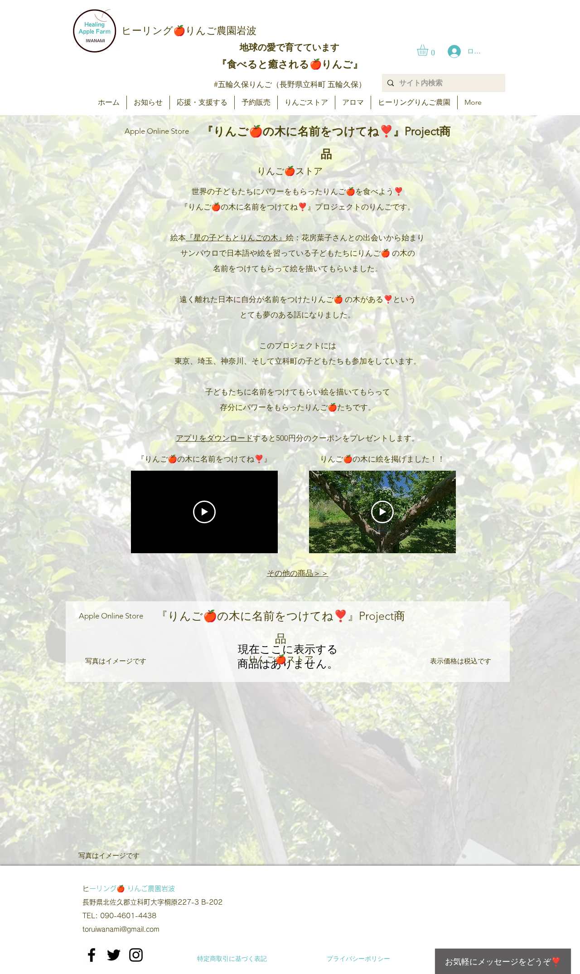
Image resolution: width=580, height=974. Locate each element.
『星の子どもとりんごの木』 (236, 237)
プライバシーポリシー (358, 959)
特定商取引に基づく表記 (232, 959)
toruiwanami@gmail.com (121, 929)
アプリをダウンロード (214, 438)
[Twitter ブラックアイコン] (114, 955)
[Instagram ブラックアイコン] (136, 955)
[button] (429, 50)
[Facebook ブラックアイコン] (91, 955)
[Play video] (204, 512)
